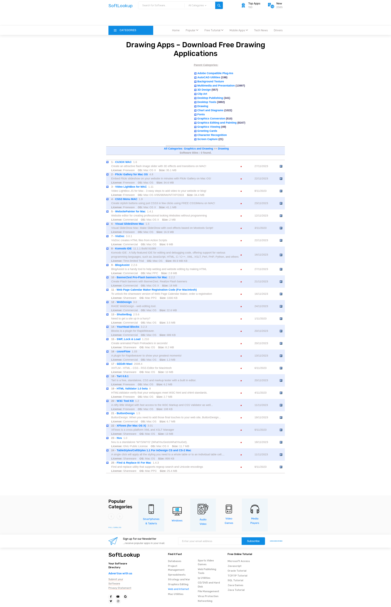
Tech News (261, 30)
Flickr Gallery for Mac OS (131, 174)
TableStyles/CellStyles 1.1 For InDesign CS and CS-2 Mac (154, 450)
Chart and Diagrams (210, 110)
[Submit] (219, 5)
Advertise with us (120, 573)
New (279, 3)
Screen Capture (207, 139)
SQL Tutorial (235, 580)
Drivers (278, 30)
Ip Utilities (204, 577)
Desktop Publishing (210, 97)
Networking (205, 600)
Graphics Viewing (208, 126)
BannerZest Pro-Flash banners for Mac (142, 277)
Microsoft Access (239, 561)
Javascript (234, 565)
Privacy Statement (119, 587)
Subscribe (253, 541)
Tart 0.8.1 (123, 376)
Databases (174, 561)
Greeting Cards (207, 130)
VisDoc (119, 236)
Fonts (201, 114)
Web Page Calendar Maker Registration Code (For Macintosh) (157, 289)
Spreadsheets (177, 574)
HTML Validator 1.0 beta (132, 388)
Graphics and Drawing (198, 148)
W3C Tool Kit (125, 400)
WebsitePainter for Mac (130, 211)
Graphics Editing (178, 584)
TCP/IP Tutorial (237, 575)
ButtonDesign (126, 413)
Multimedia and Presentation (216, 85)
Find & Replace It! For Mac (134, 462)
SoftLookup (124, 554)
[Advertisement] (195, 17)
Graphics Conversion (211, 118)
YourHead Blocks (128, 326)
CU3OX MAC (123, 162)
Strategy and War (179, 579)
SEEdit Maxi (124, 363)
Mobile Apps (237, 30)
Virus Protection (208, 596)
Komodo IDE (123, 248)
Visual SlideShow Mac (129, 223)
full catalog (114, 527)
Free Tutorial (212, 30)
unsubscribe (276, 541)
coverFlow (123, 351)
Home (176, 30)
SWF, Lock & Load (129, 339)
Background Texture (210, 81)
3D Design (204, 89)
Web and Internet (178, 589)
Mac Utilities (175, 594)
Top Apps (254, 3)
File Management (208, 591)
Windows (177, 520)
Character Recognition (212, 135)
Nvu (119, 437)
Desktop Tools (206, 102)
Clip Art (202, 93)
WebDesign (124, 302)
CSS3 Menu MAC (126, 199)
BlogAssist (122, 265)
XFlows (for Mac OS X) (131, 425)
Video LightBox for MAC (131, 186)
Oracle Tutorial (237, 570)
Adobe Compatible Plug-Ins (215, 73)
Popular (190, 30)
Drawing (202, 106)
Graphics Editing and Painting (217, 122)
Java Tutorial (236, 589)
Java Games (235, 585)
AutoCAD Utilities (208, 77)
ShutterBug (124, 314)
